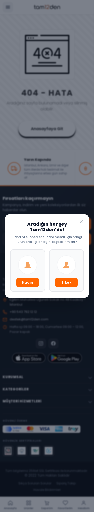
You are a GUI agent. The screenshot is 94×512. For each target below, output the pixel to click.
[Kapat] (81, 221)
